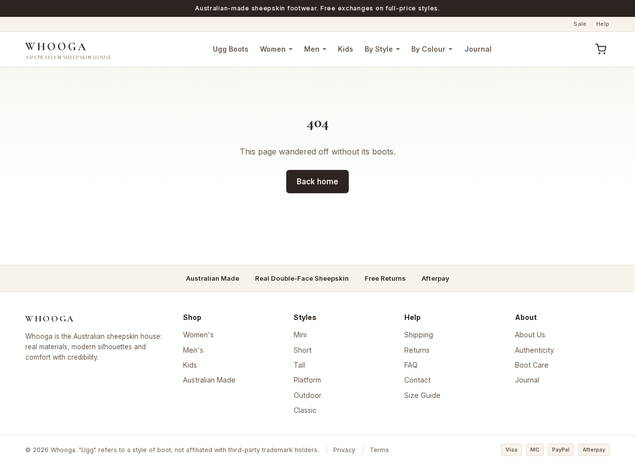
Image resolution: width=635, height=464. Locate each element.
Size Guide (422, 395)
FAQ (411, 365)
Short (303, 350)
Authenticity (534, 350)
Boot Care (532, 365)
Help (603, 23)
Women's (198, 334)
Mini (300, 334)
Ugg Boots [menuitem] (231, 49)
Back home (317, 181)
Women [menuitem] (273, 49)
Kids (190, 365)
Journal (527, 380)
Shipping (418, 334)
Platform (307, 380)
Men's (193, 350)
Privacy (344, 450)
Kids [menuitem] (345, 49)
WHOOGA (68, 50)
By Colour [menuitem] (428, 49)
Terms (379, 450)
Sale (580, 23)
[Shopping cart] (601, 49)
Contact (417, 380)
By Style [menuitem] (379, 49)
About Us (530, 334)
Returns (417, 350)
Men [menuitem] (311, 49)
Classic (305, 410)
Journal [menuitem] (478, 49)
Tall (299, 365)
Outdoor (307, 395)
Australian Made (209, 380)
